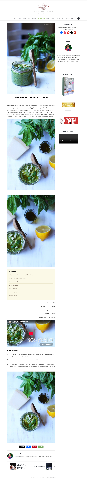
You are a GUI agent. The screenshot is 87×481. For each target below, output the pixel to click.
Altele (47, 18)
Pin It (35, 446)
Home (15, 18)
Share (29, 446)
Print (42, 446)
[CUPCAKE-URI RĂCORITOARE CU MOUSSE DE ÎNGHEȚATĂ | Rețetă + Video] (13, 466)
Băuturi (24, 18)
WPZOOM (54, 477)
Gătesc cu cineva (32, 18)
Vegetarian (48, 101)
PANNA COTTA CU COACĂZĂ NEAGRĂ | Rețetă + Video (39, 466)
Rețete (19, 18)
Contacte (58, 18)
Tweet (22, 446)
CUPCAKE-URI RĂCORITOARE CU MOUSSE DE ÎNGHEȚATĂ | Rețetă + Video (22, 467)
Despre (52, 18)
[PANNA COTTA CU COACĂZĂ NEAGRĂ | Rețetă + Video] (49, 466)
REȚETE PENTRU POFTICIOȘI (67, 18)
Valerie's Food (19, 101)
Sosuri (43, 101)
